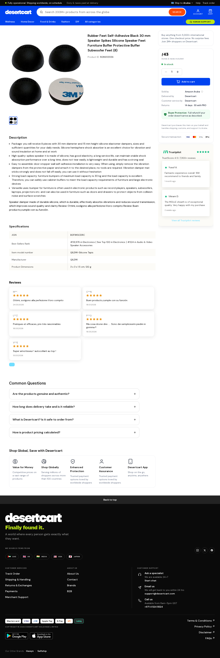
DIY (77, 21)
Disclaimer (207, 632)
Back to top (110, 499)
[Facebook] (212, 550)
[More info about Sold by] (202, 91)
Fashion (65, 21)
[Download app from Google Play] (16, 635)
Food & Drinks (48, 21)
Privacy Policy (204, 626)
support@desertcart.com (160, 593)
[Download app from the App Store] (41, 635)
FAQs (210, 638)
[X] (205, 550)
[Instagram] (197, 550)
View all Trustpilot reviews (186, 220)
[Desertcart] (18, 12)
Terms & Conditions (201, 620)
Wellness (10, 21)
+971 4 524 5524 (154, 606)
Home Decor (28, 21)
